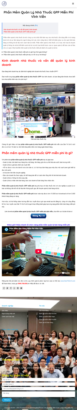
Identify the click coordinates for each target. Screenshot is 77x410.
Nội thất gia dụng (7, 349)
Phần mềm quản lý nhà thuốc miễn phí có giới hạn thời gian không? (25, 52)
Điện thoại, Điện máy (46, 337)
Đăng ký (7, 400)
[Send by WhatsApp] (14, 288)
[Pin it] (10, 288)
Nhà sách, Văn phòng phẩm (10, 352)
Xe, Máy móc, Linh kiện (47, 346)
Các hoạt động (43, 310)
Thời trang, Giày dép (8, 334)
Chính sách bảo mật (8, 316)
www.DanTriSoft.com (68, 281)
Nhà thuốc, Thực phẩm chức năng (50, 343)
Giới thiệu (5, 310)
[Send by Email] (21, 288)
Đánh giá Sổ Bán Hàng (46, 322)
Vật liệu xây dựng (7, 346)
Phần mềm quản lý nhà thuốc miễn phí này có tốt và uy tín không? (24, 54)
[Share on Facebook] (3, 288)
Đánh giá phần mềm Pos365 (47, 319)
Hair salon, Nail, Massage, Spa (49, 340)
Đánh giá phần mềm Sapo (47, 316)
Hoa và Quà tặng (45, 352)
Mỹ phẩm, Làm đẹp (7, 340)
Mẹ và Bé (43, 349)
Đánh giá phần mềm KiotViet (48, 313)
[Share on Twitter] (7, 288)
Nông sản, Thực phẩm (9, 343)
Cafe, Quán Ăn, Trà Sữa (47, 334)
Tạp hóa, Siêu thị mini (8, 337)
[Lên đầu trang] (73, 392)
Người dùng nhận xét (8, 313)
